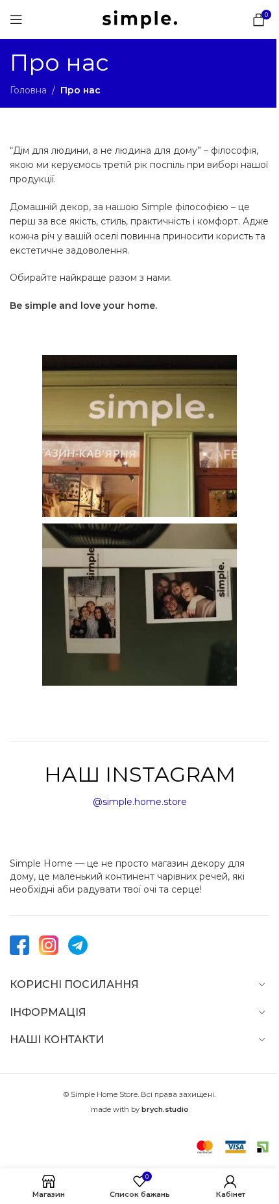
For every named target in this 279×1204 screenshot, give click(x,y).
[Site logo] (140, 19)
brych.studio (165, 1109)
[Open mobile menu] (16, 19)
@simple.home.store (140, 802)
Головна (28, 90)
